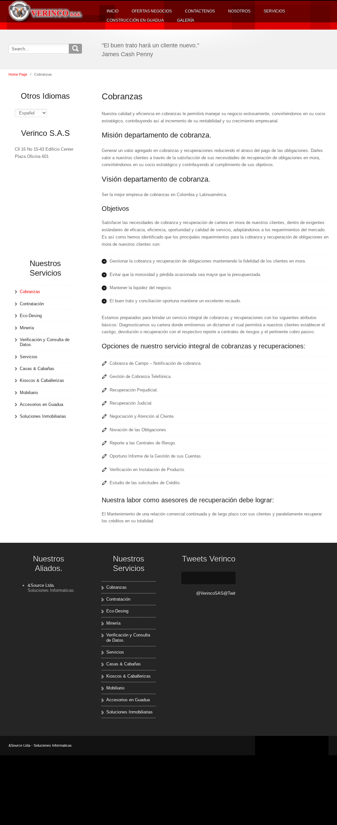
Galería (185, 20)
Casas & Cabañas (37, 368)
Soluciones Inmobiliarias (43, 416)
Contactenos (200, 11)
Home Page (18, 74)
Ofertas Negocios (152, 11)
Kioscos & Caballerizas (42, 380)
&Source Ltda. (41, 585)
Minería (27, 327)
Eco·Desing (31, 315)
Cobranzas (30, 291)
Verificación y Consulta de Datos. (44, 342)
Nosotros (239, 11)
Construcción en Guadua (135, 20)
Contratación (32, 303)
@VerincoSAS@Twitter (216, 593)
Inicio (112, 11)
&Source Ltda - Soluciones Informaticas (40, 745)
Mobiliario (29, 392)
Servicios (274, 11)
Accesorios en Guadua (41, 404)
